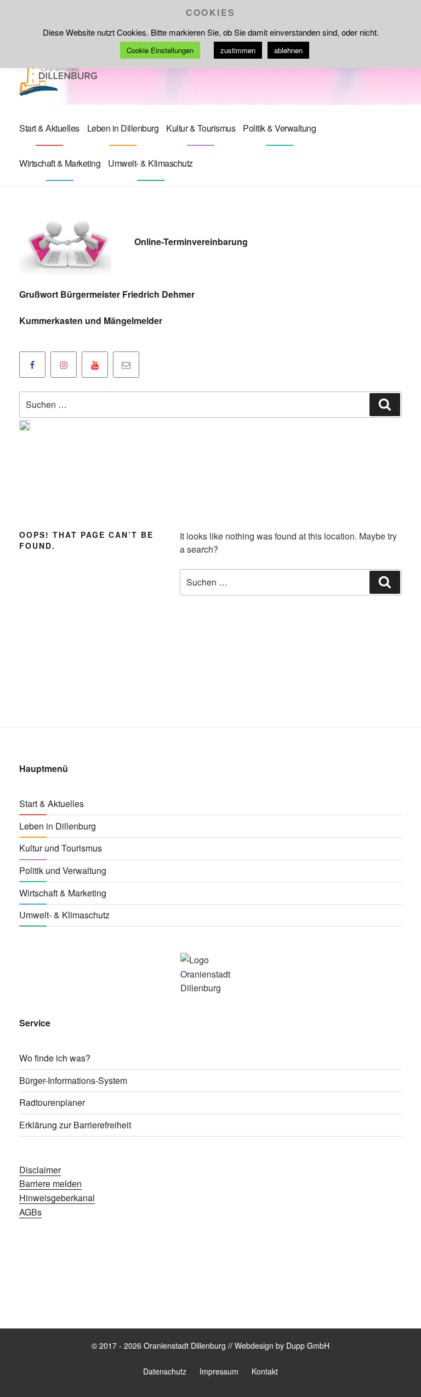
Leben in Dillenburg (123, 128)
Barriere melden (50, 1183)
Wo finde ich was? (54, 1058)
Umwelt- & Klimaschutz (150, 163)
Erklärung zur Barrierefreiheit (75, 1124)
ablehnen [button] (288, 50)
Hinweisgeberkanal (57, 1197)
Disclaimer (40, 1169)
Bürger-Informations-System (73, 1080)
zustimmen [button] (237, 50)
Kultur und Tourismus (60, 848)
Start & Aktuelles (49, 128)
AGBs (30, 1212)
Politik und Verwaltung (62, 870)
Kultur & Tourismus (200, 128)
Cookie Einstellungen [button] (160, 50)
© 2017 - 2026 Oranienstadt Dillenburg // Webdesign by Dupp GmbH (210, 1345)
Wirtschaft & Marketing (59, 163)
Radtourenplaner (52, 1102)
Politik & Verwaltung (279, 128)
